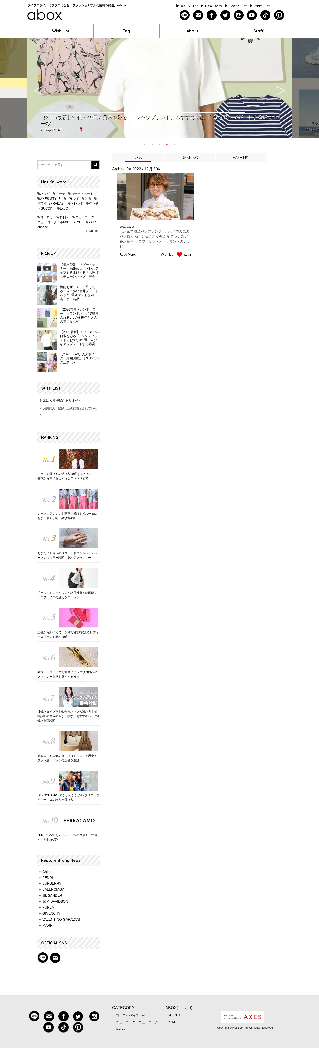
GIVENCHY (51, 913)
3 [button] (159, 144)
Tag (126, 30)
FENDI (47, 878)
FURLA (48, 907)
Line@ (42, 957)
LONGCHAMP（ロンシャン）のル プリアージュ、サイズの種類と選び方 (68, 798)
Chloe (47, 872)
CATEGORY (123, 1008)
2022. (123, 226)
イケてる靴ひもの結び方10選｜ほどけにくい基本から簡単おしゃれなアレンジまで (67, 476)
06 (133, 226)
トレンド (77, 203)
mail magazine (55, 957)
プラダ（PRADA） (51, 203)
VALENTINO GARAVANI (61, 919)
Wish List (60, 30)
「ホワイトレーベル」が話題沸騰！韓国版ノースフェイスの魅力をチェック (67, 595)
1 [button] (144, 144)
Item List (262, 6)
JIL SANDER (52, 895)
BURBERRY (51, 883)
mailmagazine (198, 15)
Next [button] (280, 88)
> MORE (93, 231)
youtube (252, 15)
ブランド (72, 199)
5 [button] (174, 144)
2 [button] (152, 144)
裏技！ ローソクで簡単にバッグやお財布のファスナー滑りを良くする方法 (67, 674)
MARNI (48, 925)
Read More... (128, 254)
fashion (121, 1029)
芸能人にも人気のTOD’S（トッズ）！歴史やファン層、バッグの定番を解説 (67, 758)
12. (129, 226)
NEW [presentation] (138, 157)
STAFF (174, 1022)
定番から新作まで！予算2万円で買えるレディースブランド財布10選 (68, 635)
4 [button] (166, 144)
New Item (213, 6)
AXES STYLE (50, 199)
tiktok (265, 15)
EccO (64, 208)
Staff (258, 30)
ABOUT (174, 1015)
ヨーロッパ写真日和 (54, 217)
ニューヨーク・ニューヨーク (137, 1022)
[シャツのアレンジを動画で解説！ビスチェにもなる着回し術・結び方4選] (68, 499)
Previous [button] (38, 88)
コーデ (60, 194)
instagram (239, 15)
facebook (212, 15)
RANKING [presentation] (189, 157)
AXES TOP (189, 6)
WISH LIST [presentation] (241, 157)
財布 (88, 199)
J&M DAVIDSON (55, 901)
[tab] (137, 157)
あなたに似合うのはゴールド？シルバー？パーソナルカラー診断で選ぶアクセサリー (67, 555)
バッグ (45, 194)
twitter (225, 15)
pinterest (279, 15)
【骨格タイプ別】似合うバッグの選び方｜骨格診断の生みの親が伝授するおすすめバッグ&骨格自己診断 (68, 716)
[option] (159, 88)
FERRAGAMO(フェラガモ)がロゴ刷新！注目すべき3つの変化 (67, 837)
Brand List (238, 6)
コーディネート (82, 194)
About (192, 30)
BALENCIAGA (53, 889)
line (185, 15)
